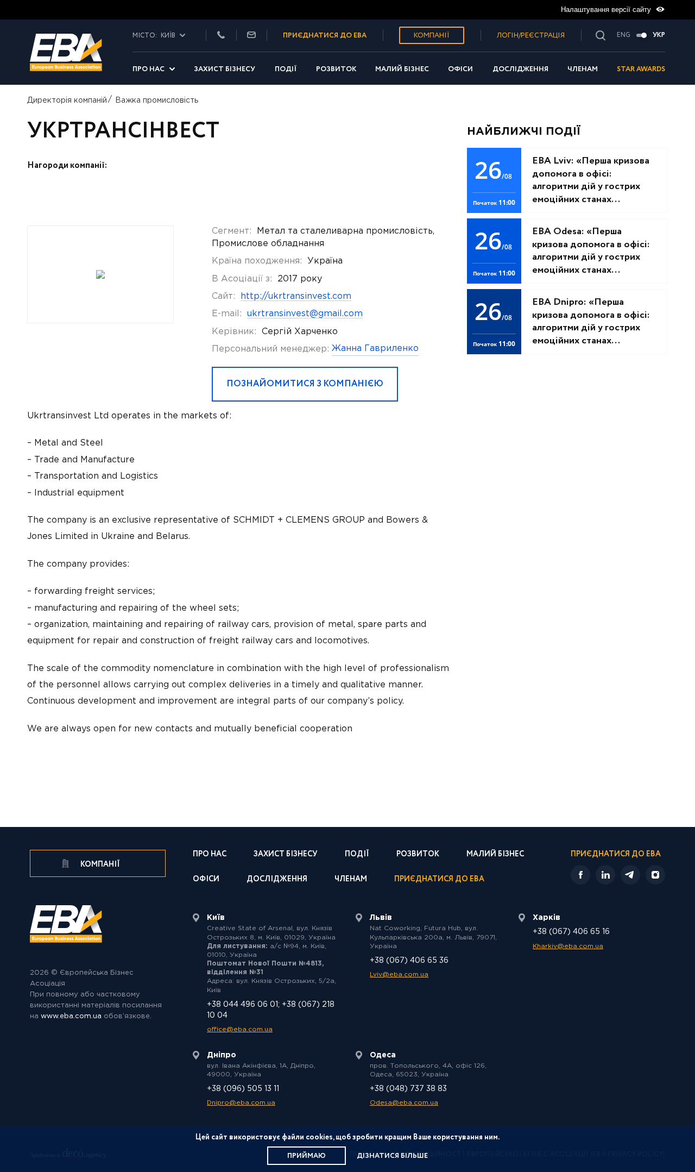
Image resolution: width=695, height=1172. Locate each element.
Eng (623, 35)
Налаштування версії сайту (607, 9)
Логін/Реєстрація (531, 35)
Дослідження (520, 69)
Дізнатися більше (392, 1156)
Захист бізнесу (224, 69)
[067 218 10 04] (221, 35)
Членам (582, 69)
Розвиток (336, 69)
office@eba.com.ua (240, 1029)
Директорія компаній (67, 100)
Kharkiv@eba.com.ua (568, 946)
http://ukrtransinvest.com (296, 296)
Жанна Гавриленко (375, 348)
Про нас (148, 69)
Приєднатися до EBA (439, 880)
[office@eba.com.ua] (251, 35)
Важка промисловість (156, 100)
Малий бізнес (402, 69)
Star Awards (641, 69)
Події (286, 69)
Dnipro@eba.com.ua (241, 1103)
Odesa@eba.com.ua (404, 1103)
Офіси (460, 69)
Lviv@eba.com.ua (399, 974)
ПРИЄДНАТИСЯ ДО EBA (325, 35)
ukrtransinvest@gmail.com (305, 314)
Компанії (432, 35)
